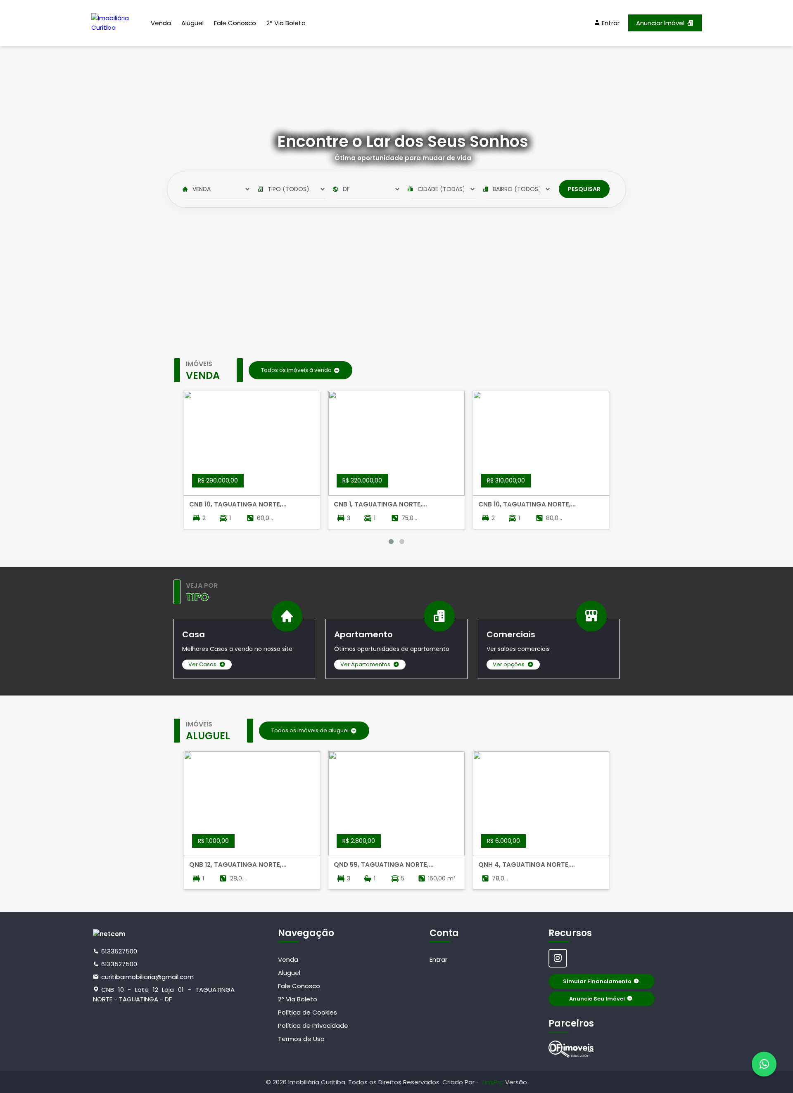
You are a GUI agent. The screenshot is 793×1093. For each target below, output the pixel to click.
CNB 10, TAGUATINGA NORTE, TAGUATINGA (235, 504)
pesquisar (584, 189)
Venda (161, 23)
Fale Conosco (235, 23)
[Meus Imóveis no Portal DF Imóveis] (571, 1049)
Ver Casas (202, 664)
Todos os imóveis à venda (296, 370)
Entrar (438, 959)
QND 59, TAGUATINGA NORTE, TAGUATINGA (381, 864)
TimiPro (493, 1082)
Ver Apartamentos (365, 664)
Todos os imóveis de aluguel (310, 730)
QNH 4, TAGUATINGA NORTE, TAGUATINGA (524, 864)
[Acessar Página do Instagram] (557, 958)
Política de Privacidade (313, 1025)
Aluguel (192, 23)
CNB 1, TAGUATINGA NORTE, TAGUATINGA (378, 504)
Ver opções (509, 664)
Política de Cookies (307, 1012)
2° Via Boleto (286, 23)
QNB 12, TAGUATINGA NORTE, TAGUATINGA (235, 864)
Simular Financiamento (597, 981)
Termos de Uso (301, 1038)
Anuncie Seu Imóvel (597, 999)
